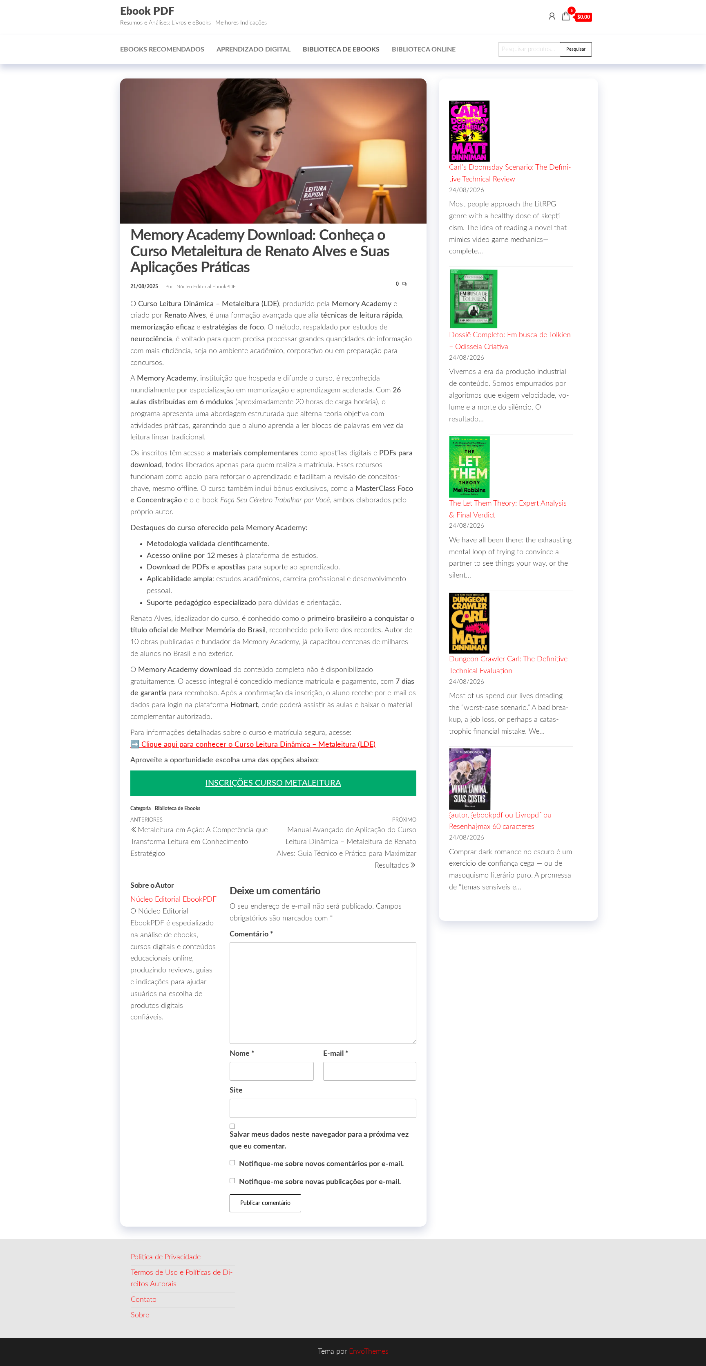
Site (236, 1090)
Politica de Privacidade (166, 1257)
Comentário (251, 934)
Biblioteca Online (424, 49)
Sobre (140, 1315)
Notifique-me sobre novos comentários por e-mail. (321, 1164)
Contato (143, 1299)
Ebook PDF (147, 11)
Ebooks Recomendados (162, 49)
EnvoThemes (369, 1351)
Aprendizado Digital (253, 49)
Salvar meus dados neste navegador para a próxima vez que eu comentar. (319, 1140)
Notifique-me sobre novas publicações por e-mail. (320, 1182)
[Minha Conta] (552, 16)
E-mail (336, 1053)
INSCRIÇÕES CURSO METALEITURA (273, 783)
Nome (242, 1053)
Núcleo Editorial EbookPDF (206, 286)
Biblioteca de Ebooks (341, 49)
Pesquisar (575, 49)
